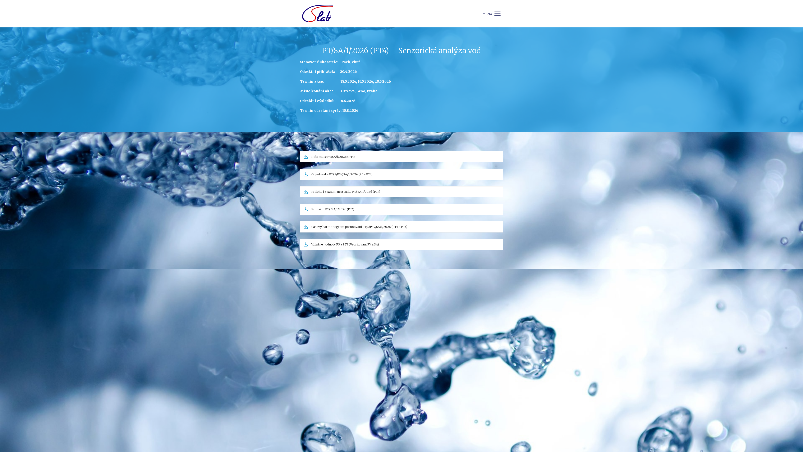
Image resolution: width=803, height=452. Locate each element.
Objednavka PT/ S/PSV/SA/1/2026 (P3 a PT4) (341, 174)
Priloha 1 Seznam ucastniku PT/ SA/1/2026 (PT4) (345, 192)
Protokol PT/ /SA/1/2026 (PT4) (332, 209)
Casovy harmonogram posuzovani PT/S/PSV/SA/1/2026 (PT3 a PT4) (359, 227)
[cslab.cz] (317, 13)
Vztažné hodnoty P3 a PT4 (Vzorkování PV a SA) (345, 244)
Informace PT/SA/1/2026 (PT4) (333, 157)
